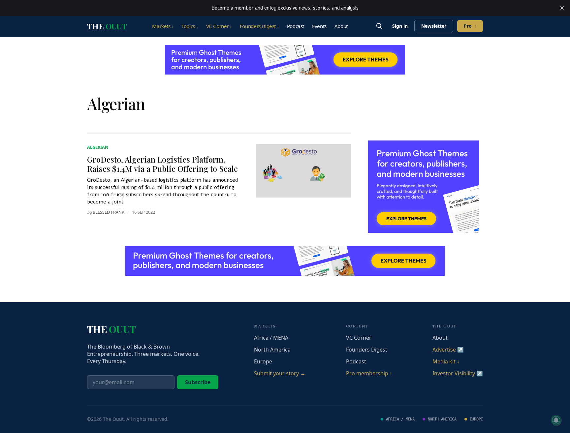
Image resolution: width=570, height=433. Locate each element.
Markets (163, 26)
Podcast (295, 26)
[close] (562, 8)
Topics (189, 26)
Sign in (400, 26)
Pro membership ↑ (369, 373)
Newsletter (433, 26)
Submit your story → (279, 373)
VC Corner (219, 26)
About (341, 26)
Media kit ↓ (445, 361)
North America (272, 349)
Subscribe (197, 382)
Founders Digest (259, 26)
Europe (263, 361)
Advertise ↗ (448, 349)
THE (107, 26)
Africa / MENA (271, 337)
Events (319, 26)
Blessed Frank (108, 212)
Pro (470, 26)
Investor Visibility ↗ (457, 373)
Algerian (97, 147)
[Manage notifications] (556, 420)
